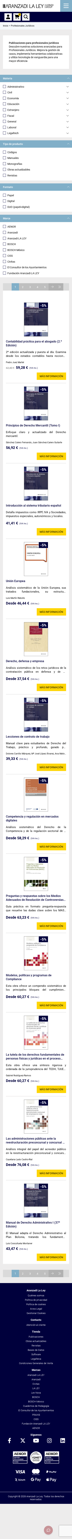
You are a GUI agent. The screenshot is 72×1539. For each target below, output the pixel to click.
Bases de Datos (36, 1350)
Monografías (14, 163)
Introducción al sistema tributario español (33, 505)
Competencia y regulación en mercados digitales (32, 818)
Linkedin (63, 1441)
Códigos (12, 152)
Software (36, 1354)
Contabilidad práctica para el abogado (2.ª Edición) (34, 343)
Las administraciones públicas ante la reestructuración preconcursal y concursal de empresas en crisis (36, 1140)
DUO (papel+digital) (18, 206)
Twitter (23, 1441)
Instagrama (49, 1441)
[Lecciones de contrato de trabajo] (36, 715)
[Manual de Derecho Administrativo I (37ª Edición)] (36, 1200)
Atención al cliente (36, 1325)
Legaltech (13, 133)
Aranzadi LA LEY (16, 238)
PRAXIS (36, 1414)
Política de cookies (36, 1304)
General (11, 121)
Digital (11, 201)
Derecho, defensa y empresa (25, 661)
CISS (10, 255)
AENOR (11, 226)
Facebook (9, 1441)
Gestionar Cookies (36, 1313)
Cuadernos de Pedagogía (36, 1406)
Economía (13, 98)
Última (59, 287)
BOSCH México (16, 250)
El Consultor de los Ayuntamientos (27, 267)
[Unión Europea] (36, 559)
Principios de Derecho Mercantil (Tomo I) (33, 425)
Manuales (13, 158)
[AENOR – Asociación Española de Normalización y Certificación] (36, 1462)
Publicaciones (36, 1336)
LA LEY (36, 1388)
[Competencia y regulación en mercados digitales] (36, 794)
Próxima (52, 287)
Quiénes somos (36, 1295)
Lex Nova (36, 1392)
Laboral (11, 127)
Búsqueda (26, 17)
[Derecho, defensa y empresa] (36, 639)
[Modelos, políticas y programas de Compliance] (36, 953)
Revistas (12, 175)
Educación (13, 104)
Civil (9, 92)
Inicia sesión (8, 17)
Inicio (5, 25)
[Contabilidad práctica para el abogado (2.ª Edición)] (36, 319)
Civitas (11, 261)
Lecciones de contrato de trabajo (27, 736)
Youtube (36, 1441)
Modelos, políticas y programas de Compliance (29, 977)
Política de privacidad (36, 1300)
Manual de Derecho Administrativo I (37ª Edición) (33, 1224)
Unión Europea (15, 581)
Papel (10, 195)
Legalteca (36, 1358)
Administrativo (15, 86)
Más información (51, 376)
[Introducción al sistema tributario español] (36, 483)
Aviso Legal (36, 1308)
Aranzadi (12, 232)
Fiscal (10, 115)
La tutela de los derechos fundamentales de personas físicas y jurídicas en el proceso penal (35, 1056)
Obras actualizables (18, 169)
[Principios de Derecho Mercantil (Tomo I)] (36, 403)
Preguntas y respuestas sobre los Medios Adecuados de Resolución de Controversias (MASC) (35, 898)
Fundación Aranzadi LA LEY (23, 273)
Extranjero (13, 109)
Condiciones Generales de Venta (36, 1363)
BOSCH (11, 244)
